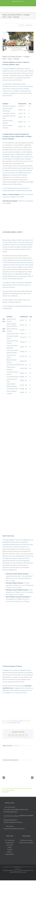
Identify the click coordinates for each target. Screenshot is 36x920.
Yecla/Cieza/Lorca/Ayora (10, 816)
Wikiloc (9, 852)
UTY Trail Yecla (9, 840)
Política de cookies (26, 840)
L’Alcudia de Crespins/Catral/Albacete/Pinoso (10, 827)
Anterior (21, 25)
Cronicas (7, 721)
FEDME (9, 849)
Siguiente (29, 25)
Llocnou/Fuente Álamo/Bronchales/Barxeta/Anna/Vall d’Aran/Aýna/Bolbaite (10, 809)
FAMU (10, 847)
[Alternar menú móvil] (32, 9)
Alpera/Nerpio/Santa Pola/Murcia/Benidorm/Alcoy (10, 821)
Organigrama (9, 854)
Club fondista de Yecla (17, 867)
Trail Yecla (9, 845)
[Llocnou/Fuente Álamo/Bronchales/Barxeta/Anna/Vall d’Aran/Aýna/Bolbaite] (18, 763)
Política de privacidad (26, 842)
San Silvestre (9, 842)
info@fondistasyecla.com (18, 1)
